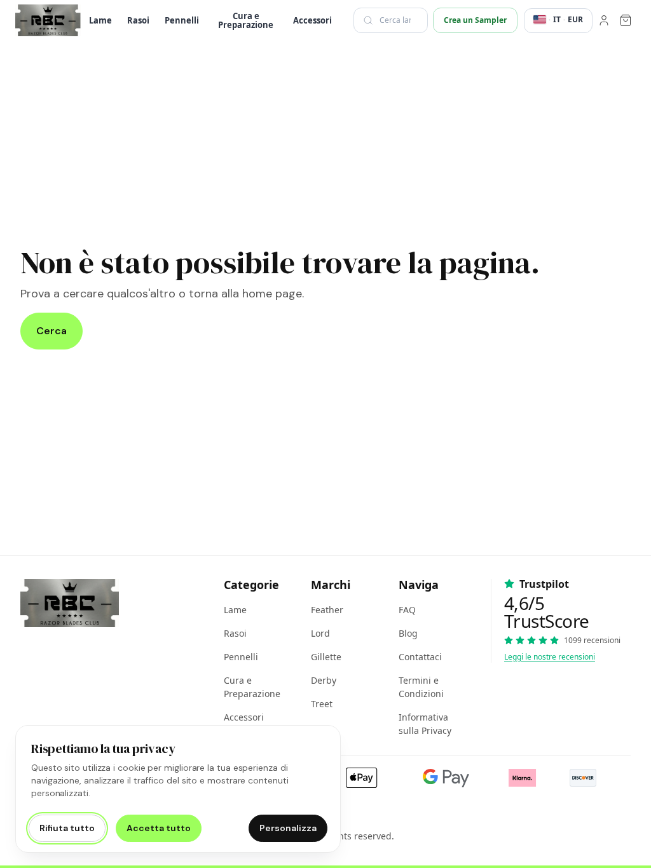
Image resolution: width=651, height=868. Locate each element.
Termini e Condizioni (421, 687)
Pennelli (182, 20)
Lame (100, 20)
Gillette (326, 657)
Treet (321, 704)
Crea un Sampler (475, 20)
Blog (408, 633)
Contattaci (420, 657)
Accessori (312, 20)
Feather (327, 610)
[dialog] (178, 789)
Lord (320, 633)
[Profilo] (604, 20)
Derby (323, 680)
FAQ (407, 610)
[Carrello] (625, 20)
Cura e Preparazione (245, 20)
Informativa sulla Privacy (425, 723)
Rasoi (138, 20)
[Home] (47, 20)
